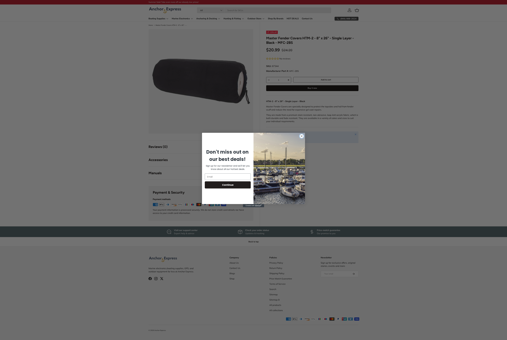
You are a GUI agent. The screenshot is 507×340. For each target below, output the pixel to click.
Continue (228, 184)
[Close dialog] (301, 136)
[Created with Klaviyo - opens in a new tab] (253, 205)
